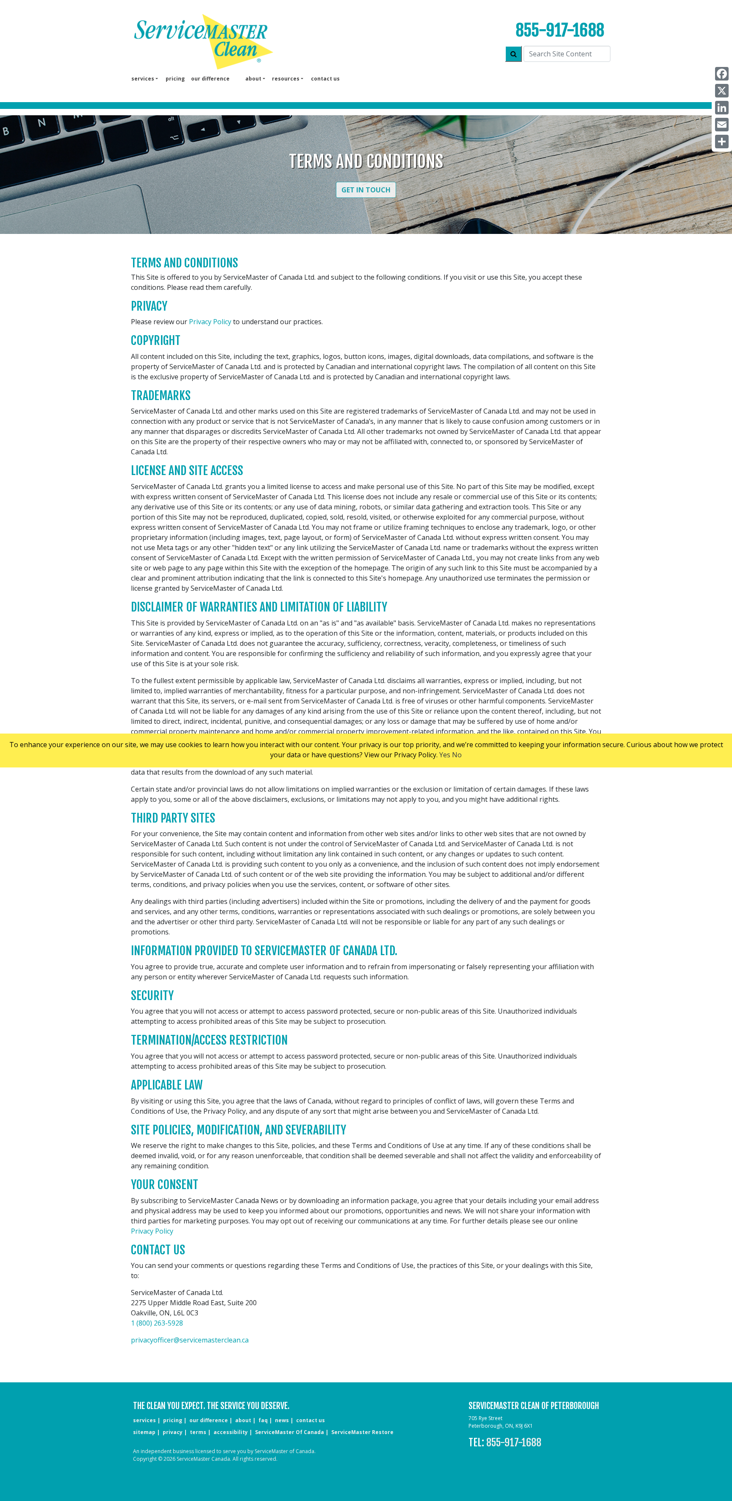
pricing (175, 78)
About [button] (253, 78)
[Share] (721, 141)
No (457, 754)
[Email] (721, 124)
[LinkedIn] (721, 107)
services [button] (142, 78)
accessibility (231, 1432)
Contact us (325, 78)
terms (198, 1432)
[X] (721, 90)
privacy (173, 1432)
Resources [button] (285, 78)
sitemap (144, 1432)
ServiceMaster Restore (362, 1432)
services (144, 1420)
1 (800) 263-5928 (157, 1323)
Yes (444, 754)
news (282, 1420)
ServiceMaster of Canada (289, 1432)
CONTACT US (310, 1420)
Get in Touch (366, 190)
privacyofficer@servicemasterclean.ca (190, 1340)
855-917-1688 (560, 30)
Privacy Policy (210, 321)
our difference (210, 78)
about (243, 1420)
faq (263, 1420)
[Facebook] (721, 73)
